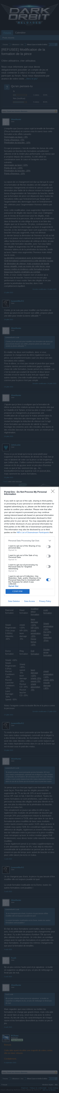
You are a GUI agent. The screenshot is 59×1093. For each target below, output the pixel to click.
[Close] (53, 492)
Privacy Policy (45, 601)
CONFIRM (17, 591)
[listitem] (29, 540)
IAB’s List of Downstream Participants (33, 532)
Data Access (29, 601)
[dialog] (29, 546)
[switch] (48, 546)
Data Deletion (14, 601)
